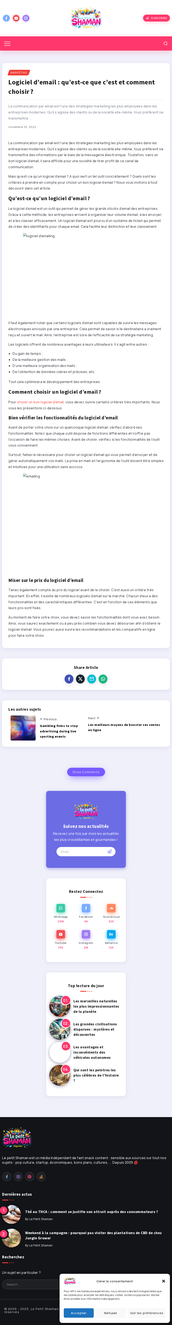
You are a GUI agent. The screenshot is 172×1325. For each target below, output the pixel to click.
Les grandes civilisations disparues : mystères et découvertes (95, 1029)
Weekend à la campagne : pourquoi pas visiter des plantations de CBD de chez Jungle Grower (93, 1235)
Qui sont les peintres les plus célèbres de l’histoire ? (96, 1075)
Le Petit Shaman (41, 1219)
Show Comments (86, 772)
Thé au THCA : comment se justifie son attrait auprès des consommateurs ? (91, 1211)
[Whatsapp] (60, 913)
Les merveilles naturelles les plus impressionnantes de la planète (96, 1006)
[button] (164, 1281)
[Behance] (111, 940)
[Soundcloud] (111, 913)
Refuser (110, 1313)
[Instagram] (26, 18)
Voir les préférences (146, 1313)
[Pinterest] (29, 1176)
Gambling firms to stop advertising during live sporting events (59, 731)
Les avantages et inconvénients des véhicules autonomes (92, 1052)
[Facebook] (6, 18)
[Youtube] (16, 18)
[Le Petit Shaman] (86, 17)
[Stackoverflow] (41, 1176)
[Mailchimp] (109, 851)
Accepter (79, 1313)
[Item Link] (59, 1006)
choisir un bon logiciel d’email (40, 402)
